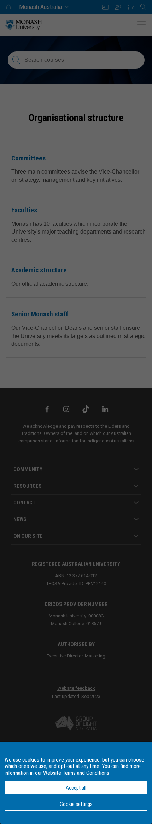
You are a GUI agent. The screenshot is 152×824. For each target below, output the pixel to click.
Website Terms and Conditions (76, 773)
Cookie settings (76, 804)
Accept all (76, 788)
